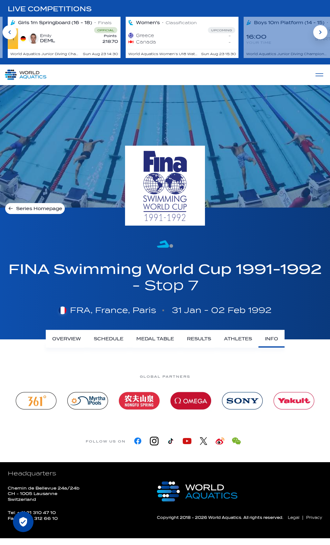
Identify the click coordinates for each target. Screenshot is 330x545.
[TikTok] (170, 441)
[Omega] (190, 401)
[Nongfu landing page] (139, 401)
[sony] (242, 401)
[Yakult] (293, 401)
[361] (36, 401)
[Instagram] (154, 441)
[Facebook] (138, 441)
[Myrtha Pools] (87, 401)
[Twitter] (203, 441)
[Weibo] (220, 441)
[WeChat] (236, 441)
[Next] (320, 32)
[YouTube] (187, 441)
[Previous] (10, 32)
